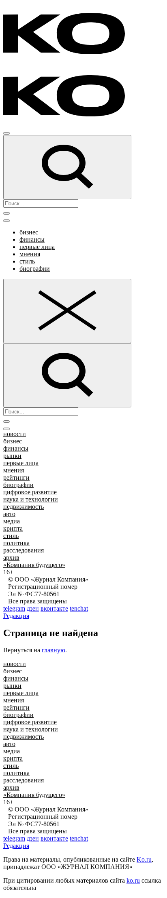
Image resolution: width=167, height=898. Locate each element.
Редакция (16, 615)
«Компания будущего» (34, 564)
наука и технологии (30, 499)
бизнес (28, 232)
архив (11, 557)
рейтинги (16, 477)
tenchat (79, 608)
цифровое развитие (30, 492)
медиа (11, 521)
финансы (32, 239)
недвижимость (23, 506)
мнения (29, 254)
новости (14, 433)
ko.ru (133, 880)
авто (9, 513)
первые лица (37, 246)
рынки (12, 455)
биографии (34, 268)
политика (16, 543)
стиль (27, 261)
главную (53, 650)
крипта (13, 528)
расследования (23, 550)
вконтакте (54, 608)
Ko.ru (144, 859)
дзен (33, 608)
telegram (14, 608)
